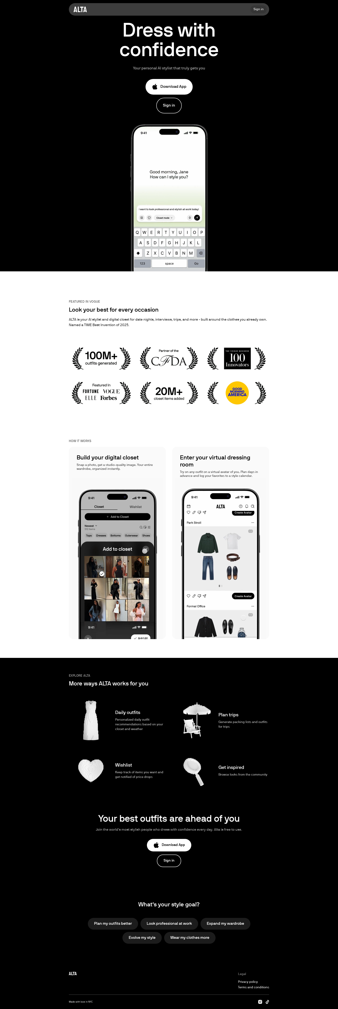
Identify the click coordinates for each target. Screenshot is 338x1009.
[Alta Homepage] (80, 9)
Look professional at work (169, 924)
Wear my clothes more (189, 938)
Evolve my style (142, 938)
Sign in (169, 105)
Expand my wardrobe (225, 924)
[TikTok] (267, 1002)
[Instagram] (260, 1001)
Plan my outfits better (113, 924)
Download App (173, 87)
